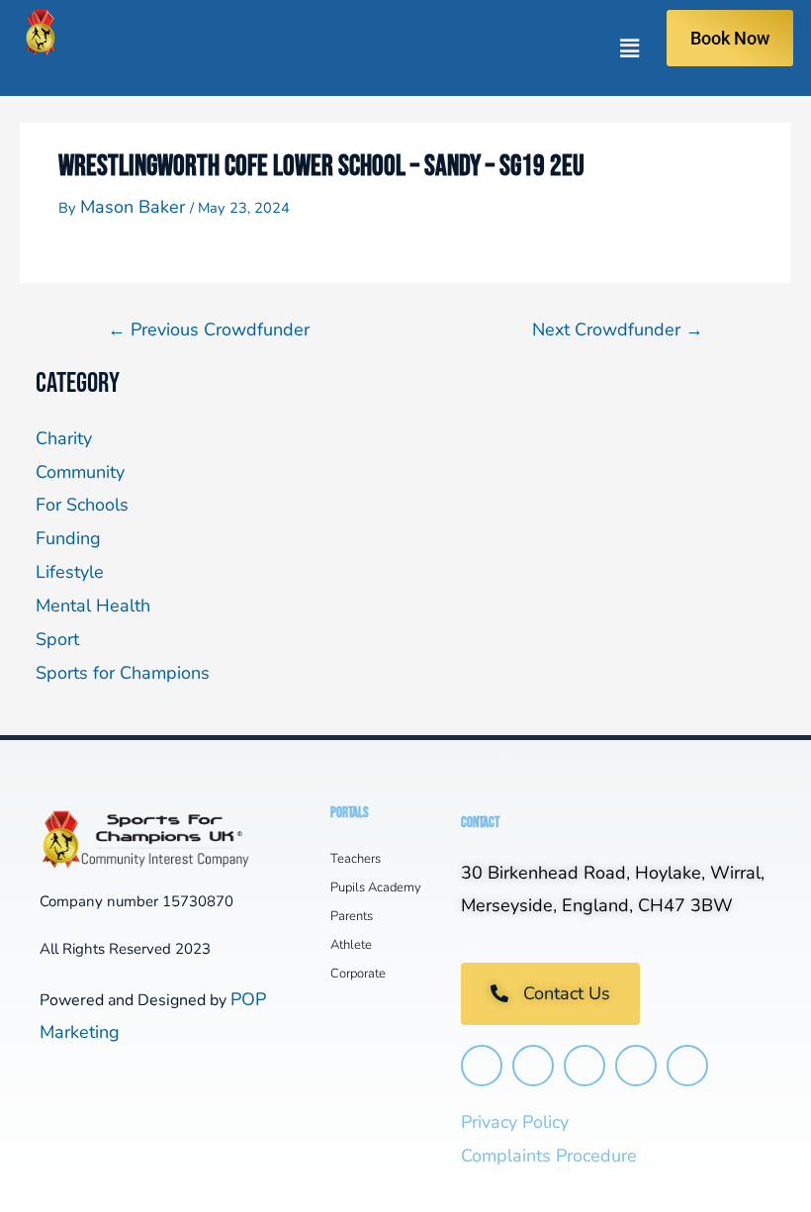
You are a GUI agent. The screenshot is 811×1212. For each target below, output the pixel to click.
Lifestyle (70, 572)
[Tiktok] (636, 1065)
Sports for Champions (123, 673)
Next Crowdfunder (617, 329)
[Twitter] (584, 1065)
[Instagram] (481, 1065)
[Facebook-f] (533, 1065)
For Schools (82, 504)
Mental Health (93, 605)
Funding (68, 538)
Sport (57, 639)
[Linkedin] (687, 1065)
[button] (365, 48)
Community (80, 472)
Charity (64, 438)
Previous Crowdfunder (209, 329)
